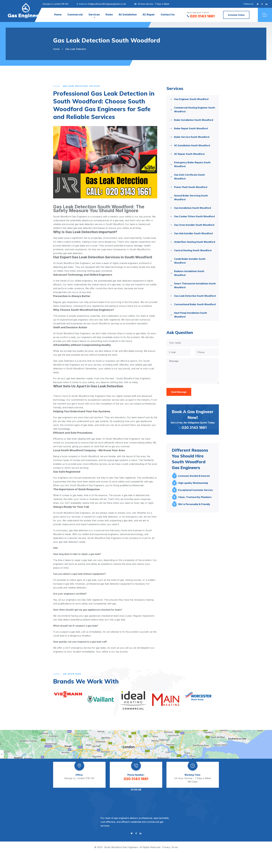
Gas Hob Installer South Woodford (193, 233)
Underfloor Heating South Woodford (194, 241)
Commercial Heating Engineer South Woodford (194, 109)
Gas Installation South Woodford (192, 207)
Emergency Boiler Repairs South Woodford (192, 164)
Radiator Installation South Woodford (189, 273)
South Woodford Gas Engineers (121, 847)
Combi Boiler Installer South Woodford (189, 260)
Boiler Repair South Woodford (191, 128)
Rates (109, 14)
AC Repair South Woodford (189, 154)
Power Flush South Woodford (190, 187)
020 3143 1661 (202, 16)
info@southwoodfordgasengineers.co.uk (107, 4)
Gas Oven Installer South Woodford (194, 224)
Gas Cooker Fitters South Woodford (194, 216)
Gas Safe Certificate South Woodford (189, 176)
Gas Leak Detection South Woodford (195, 295)
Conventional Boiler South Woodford (195, 304)
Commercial (75, 14)
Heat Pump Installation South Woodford (190, 314)
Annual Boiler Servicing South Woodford (191, 197)
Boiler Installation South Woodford (193, 120)
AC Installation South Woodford (192, 145)
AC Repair (149, 14)
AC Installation (128, 14)
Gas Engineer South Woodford (191, 99)
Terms (174, 847)
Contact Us (168, 14)
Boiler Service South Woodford (191, 137)
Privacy (166, 847)
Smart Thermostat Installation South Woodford (195, 285)
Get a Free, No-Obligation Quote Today (193, 419)
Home (57, 14)
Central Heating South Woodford (192, 250)
